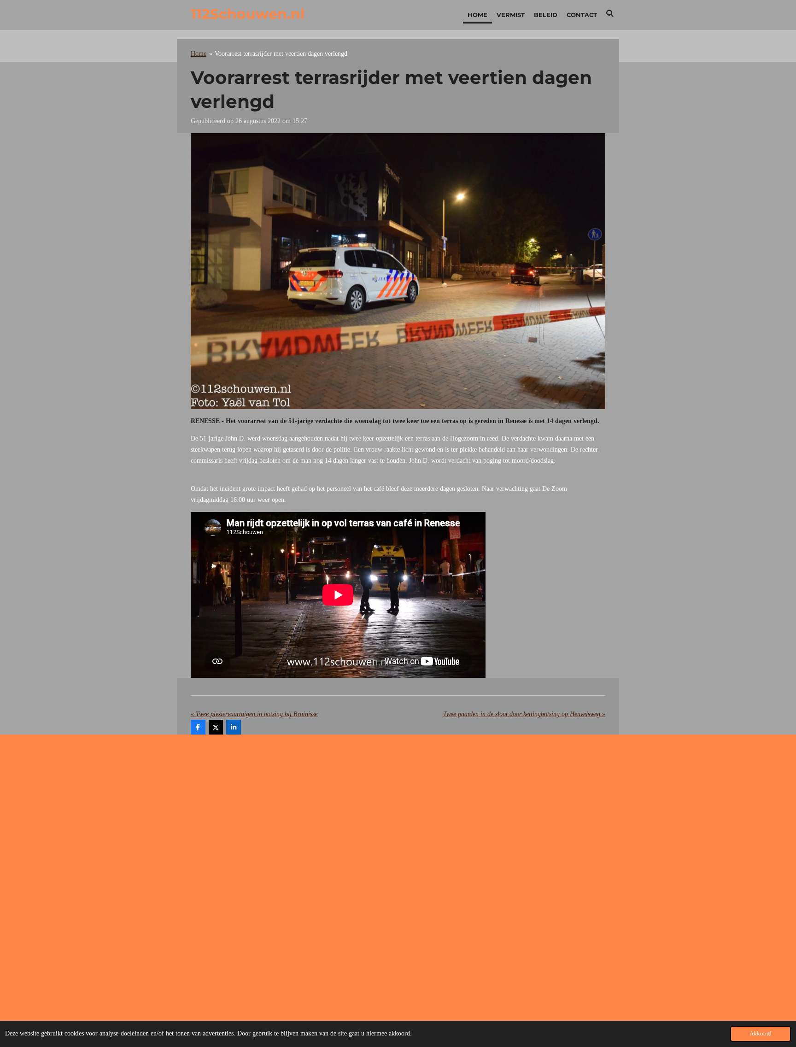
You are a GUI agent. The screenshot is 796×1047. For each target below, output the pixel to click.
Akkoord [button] (760, 1033)
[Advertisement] (398, 815)
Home (198, 53)
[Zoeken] (610, 13)
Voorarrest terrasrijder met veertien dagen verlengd (281, 53)
